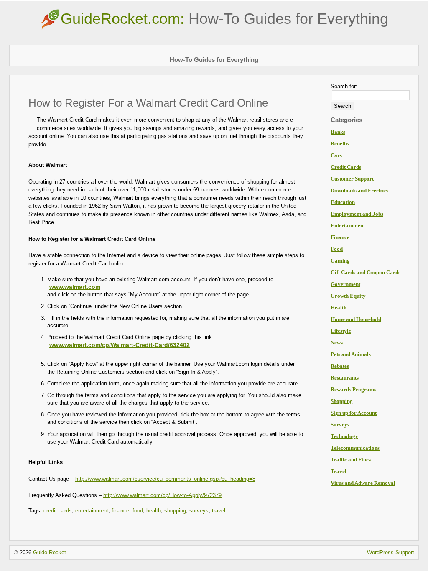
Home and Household (356, 319)
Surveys (340, 424)
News (337, 342)
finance (120, 510)
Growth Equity (348, 296)
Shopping (342, 401)
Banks (338, 132)
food (137, 510)
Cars (336, 155)
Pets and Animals (351, 354)
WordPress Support (390, 552)
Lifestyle (341, 331)
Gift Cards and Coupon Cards (365, 272)
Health (338, 307)
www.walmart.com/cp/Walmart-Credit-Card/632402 (119, 345)
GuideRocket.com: (224, 18)
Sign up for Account (354, 413)
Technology (344, 436)
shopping (175, 510)
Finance (340, 237)
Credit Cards (346, 167)
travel (218, 510)
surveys (199, 510)
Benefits (340, 143)
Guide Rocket (49, 552)
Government (345, 284)
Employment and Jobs (357, 214)
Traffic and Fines (351, 459)
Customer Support (352, 179)
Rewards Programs (353, 389)
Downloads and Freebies (359, 190)
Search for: (344, 86)
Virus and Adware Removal (363, 483)
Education (343, 202)
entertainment (91, 510)
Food (337, 249)
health (153, 510)
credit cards (57, 510)
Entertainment (348, 225)
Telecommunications (355, 448)
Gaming (340, 260)
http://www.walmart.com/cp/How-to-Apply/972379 (162, 495)
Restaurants (345, 378)
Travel (338, 471)
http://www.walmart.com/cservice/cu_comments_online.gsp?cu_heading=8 (165, 479)
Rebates (340, 366)
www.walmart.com (74, 286)
